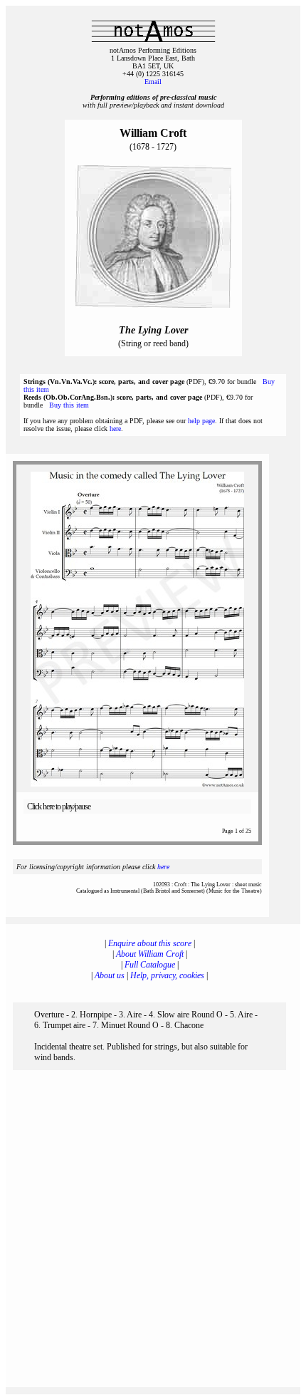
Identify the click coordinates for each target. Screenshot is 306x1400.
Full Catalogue (150, 965)
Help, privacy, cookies (167, 975)
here (115, 428)
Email (153, 81)
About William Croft (150, 954)
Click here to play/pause (58, 807)
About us (110, 975)
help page (201, 421)
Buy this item (69, 405)
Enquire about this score (149, 943)
